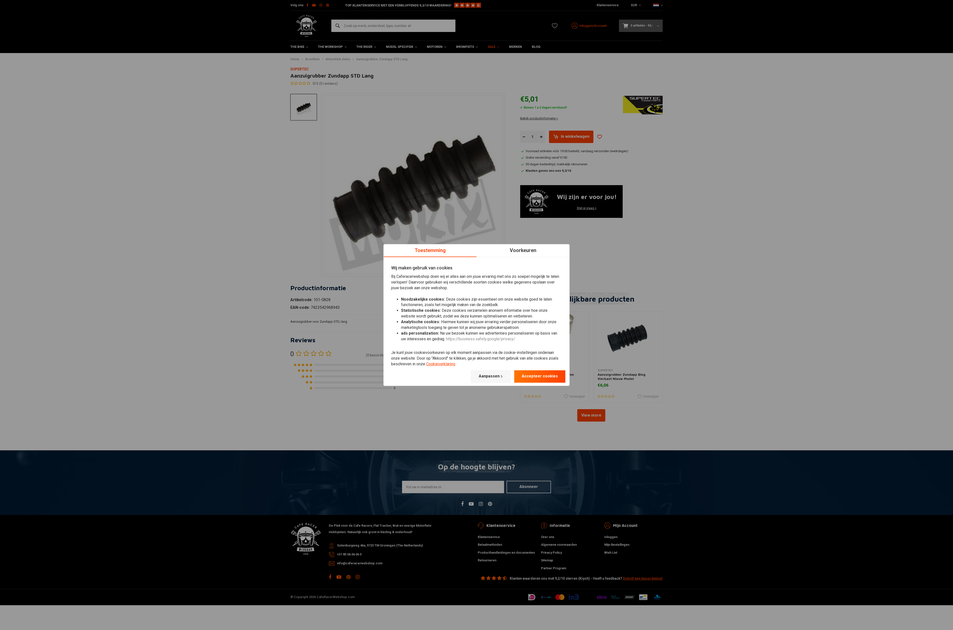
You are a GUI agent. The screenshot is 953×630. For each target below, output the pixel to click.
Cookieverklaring (440, 364)
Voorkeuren (523, 250)
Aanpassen (489, 376)
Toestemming (430, 250)
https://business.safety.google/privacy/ (480, 339)
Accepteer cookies (540, 376)
